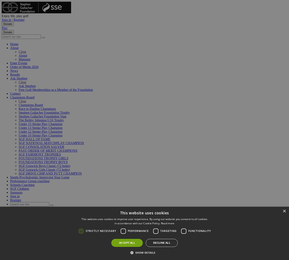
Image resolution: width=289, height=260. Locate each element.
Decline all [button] (161, 243)
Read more (168, 223)
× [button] (284, 211)
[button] (144, 252)
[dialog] (144, 233)
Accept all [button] (127, 243)
